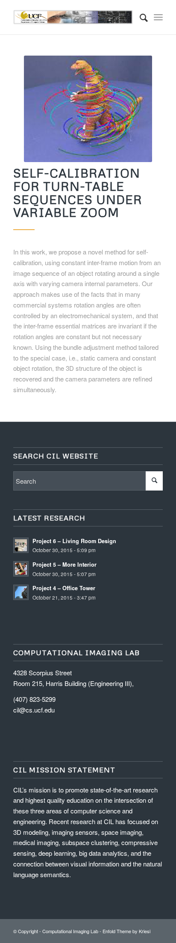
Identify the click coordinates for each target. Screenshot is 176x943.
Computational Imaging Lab (70, 931)
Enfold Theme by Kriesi (126, 931)
